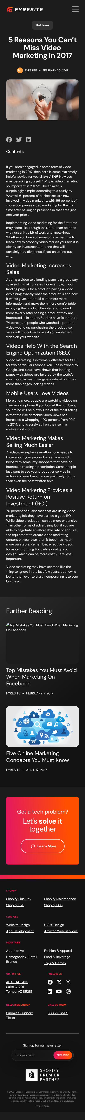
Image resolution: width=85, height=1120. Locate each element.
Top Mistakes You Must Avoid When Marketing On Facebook (41, 677)
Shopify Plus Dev (18, 899)
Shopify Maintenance (60, 899)
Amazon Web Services (61, 931)
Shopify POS (53, 905)
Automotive (15, 951)
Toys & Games (55, 963)
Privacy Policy (42, 1106)
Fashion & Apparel (58, 951)
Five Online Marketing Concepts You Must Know (37, 757)
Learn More (46, 846)
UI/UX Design (54, 925)
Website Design (18, 925)
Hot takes (42, 25)
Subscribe (63, 1055)
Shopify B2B (15, 905)
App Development (20, 931)
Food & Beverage (57, 957)
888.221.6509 (58, 1013)
